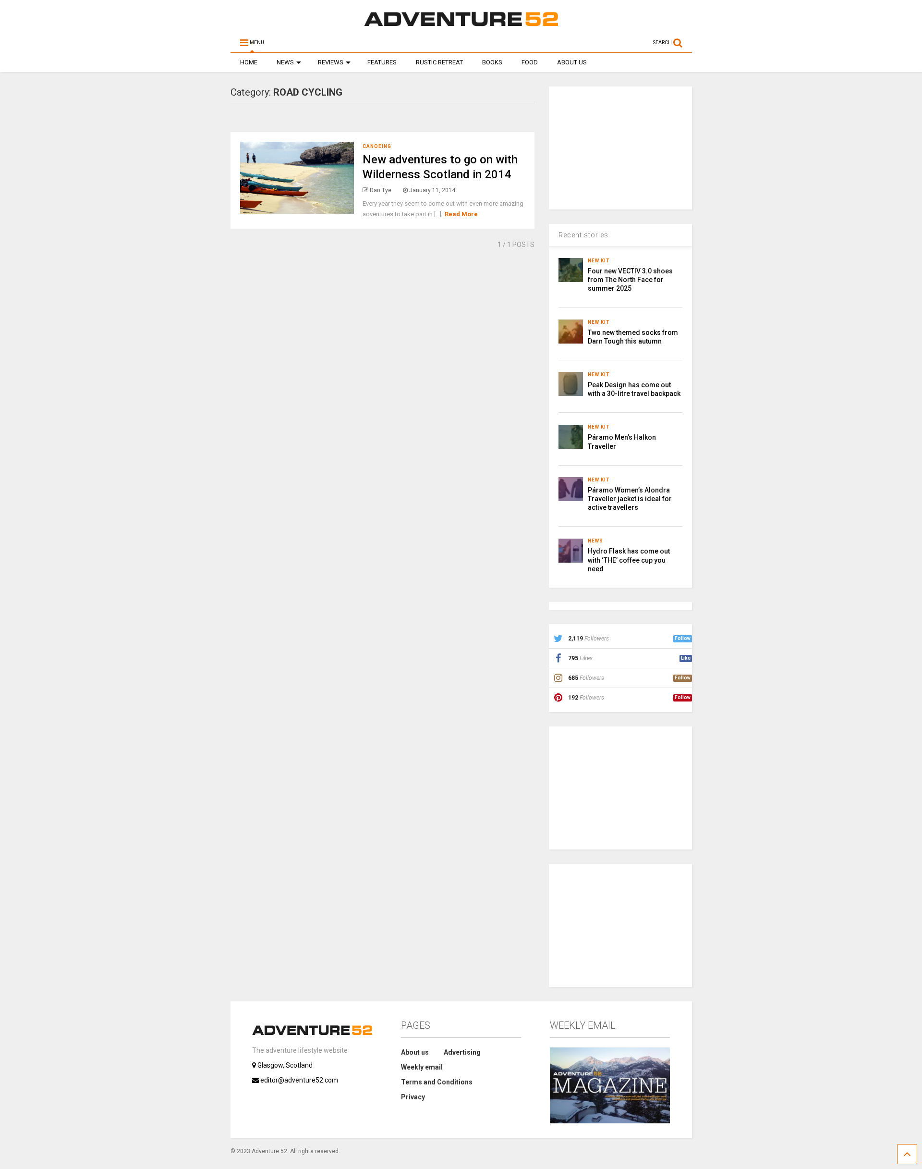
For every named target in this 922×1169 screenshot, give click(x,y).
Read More (461, 214)
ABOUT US (572, 62)
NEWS (285, 62)
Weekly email (422, 1067)
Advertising (462, 1052)
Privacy (413, 1097)
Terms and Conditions (437, 1082)
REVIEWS (330, 62)
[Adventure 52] (461, 26)
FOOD (530, 62)
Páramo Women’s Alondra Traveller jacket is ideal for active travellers (630, 498)
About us (415, 1052)
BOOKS (492, 62)
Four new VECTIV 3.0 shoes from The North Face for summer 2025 (630, 279)
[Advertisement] (621, 146)
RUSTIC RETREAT (439, 62)
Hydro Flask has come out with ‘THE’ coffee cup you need (629, 559)
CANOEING (377, 146)
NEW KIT (599, 260)
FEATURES (382, 62)
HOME (248, 62)
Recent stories (583, 235)
